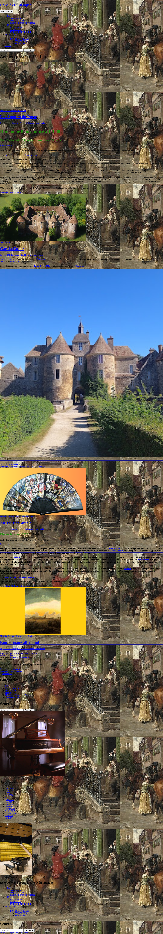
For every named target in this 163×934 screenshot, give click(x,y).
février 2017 (10, 811)
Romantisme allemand (19, 642)
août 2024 (9, 795)
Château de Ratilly (42, 259)
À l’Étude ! (9, 25)
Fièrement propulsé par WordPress (14, 933)
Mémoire (3, 517)
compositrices (5, 586)
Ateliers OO (80, 266)
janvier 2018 (10, 809)
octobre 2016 (10, 813)
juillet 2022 (9, 800)
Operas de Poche (12, 697)
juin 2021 (9, 802)
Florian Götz (10, 155)
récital (21, 192)
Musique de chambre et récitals (22, 23)
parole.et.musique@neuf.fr (19, 658)
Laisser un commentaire (35, 123)
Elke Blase (14, 261)
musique (15, 192)
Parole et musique (15, 5)
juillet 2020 (9, 804)
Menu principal (6, 11)
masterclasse (10, 467)
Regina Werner (16, 27)
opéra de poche (35, 467)
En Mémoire (10, 34)
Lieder (2, 192)
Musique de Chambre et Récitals (13, 111)
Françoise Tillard (19, 123)
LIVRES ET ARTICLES (20, 39)
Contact (8, 46)
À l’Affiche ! (10, 16)
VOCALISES (21, 41)
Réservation (6, 145)
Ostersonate (20, 43)
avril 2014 (9, 818)
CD (11, 36)
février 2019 (10, 806)
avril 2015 (9, 816)
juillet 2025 (9, 793)
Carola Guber (15, 30)
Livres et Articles (12, 688)
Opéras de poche (17, 20)
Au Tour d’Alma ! (15, 523)
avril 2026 (9, 790)
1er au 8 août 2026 (42, 266)
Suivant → (7, 674)
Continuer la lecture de (10, 464)
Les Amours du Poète (18, 116)
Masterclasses (5, 242)
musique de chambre (13, 671)
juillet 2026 (9, 788)
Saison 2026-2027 (17, 18)
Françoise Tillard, (31, 155)
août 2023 (9, 797)
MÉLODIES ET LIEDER (21, 32)
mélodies (8, 192)
